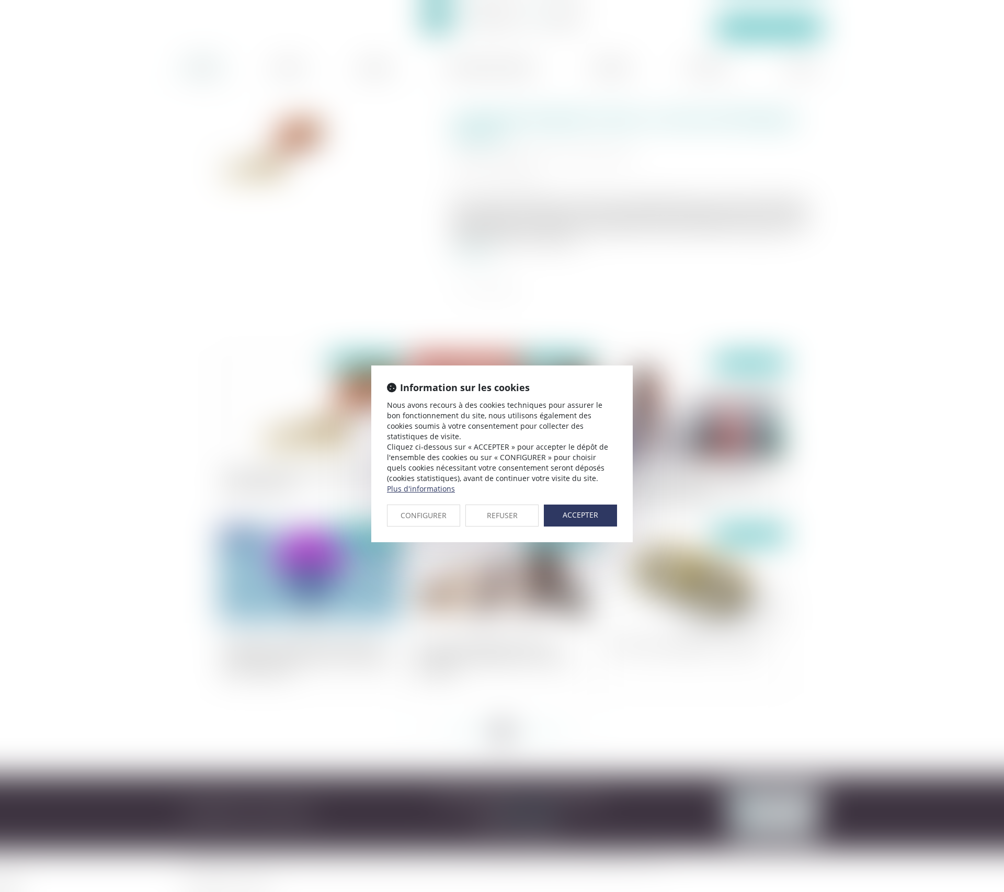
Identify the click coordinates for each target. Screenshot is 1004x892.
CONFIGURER (424, 515)
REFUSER (502, 515)
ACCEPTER (580, 515)
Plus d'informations (421, 489)
